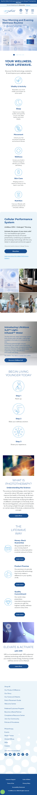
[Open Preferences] (2, 792)
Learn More (18, 515)
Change (28, 5)
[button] (13, 54)
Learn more (19, 559)
